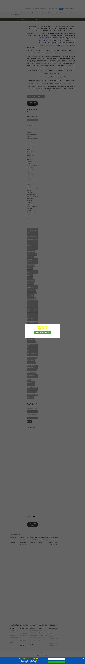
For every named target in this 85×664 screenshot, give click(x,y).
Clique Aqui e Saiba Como (42, 332)
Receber (56, 661)
